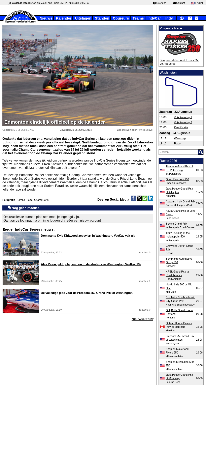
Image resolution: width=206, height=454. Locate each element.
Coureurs (121, 18)
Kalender (63, 18)
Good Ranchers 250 (177, 179)
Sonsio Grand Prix (176, 223)
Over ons (161, 3)
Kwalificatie (181, 127)
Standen (102, 18)
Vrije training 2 (183, 122)
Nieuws (46, 18)
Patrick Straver (145, 130)
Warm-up (180, 138)
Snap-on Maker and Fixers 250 (47, 3)
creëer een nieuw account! (83, 220)
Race (177, 143)
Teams (138, 18)
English (199, 3)
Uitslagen (83, 18)
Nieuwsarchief (142, 319)
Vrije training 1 (183, 117)
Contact (180, 3)
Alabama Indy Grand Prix (180, 201)
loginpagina (28, 220)
